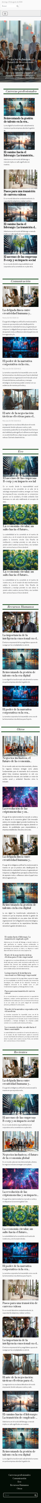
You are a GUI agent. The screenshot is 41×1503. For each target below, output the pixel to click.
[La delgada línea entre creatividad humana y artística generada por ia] (20, 296)
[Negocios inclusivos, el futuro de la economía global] (20, 746)
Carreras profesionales (19, 1475)
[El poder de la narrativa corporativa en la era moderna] (20, 347)
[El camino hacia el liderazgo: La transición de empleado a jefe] (20, 212)
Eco (19, 1482)
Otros (19, 1488)
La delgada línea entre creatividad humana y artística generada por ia (18, 313)
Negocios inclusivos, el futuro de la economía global (20, 62)
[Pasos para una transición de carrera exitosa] (20, 179)
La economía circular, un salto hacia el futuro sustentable (18, 529)
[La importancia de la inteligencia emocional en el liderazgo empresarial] (20, 622)
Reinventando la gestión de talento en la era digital (18, 122)
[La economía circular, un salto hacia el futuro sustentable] (20, 514)
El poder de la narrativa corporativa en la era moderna (17, 364)
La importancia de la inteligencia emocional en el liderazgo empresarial (20, 639)
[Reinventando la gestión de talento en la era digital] (19, 107)
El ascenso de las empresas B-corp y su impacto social (20, 258)
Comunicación (19, 1478)
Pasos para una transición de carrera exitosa (19, 193)
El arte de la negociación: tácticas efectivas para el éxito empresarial (18, 416)
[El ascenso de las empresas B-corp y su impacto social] (20, 244)
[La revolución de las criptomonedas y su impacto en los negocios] (20, 797)
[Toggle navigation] (5, 13)
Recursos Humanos (19, 1485)
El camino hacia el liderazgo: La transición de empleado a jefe (20, 227)
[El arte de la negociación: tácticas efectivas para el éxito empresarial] (20, 399)
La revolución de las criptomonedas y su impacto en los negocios (17, 812)
